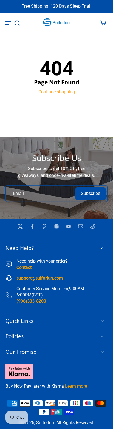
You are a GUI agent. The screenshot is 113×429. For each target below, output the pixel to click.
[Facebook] (32, 226)
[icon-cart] (101, 22)
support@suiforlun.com (39, 278)
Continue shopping (56, 91)
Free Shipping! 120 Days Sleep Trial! (56, 6)
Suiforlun (45, 422)
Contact (24, 267)
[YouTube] (69, 226)
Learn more (76, 386)
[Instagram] (56, 226)
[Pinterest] (44, 226)
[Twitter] (20, 226)
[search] (17, 22)
